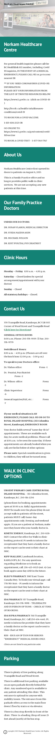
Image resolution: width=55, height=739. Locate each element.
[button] (5, 733)
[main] (27, 47)
